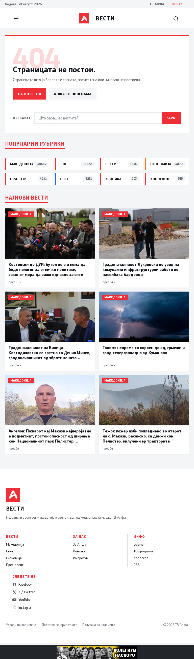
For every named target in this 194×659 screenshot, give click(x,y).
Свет (9, 551)
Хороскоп (141, 558)
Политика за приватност (59, 625)
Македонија (15, 544)
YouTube (24, 599)
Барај (171, 118)
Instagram (26, 607)
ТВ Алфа (157, 4)
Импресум (80, 558)
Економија (14, 558)
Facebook (25, 584)
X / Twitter (26, 592)
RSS (137, 564)
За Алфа (79, 544)
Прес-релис (14, 564)
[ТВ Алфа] (84, 18)
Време (138, 544)
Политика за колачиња (98, 625)
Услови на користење (21, 625)
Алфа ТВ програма (72, 93)
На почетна (29, 93)
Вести (177, 4)
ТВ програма (143, 551)
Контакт (79, 551)
